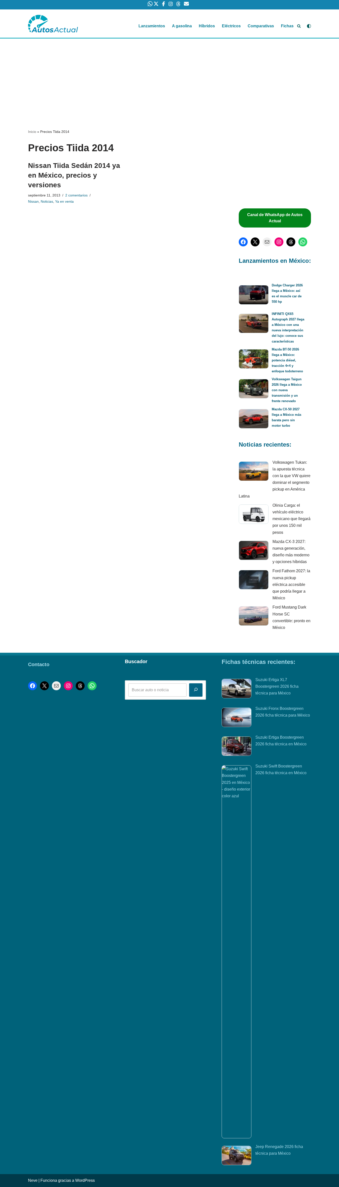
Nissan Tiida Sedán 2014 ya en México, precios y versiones (74, 175)
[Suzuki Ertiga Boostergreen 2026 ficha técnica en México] (236, 747)
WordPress (85, 1180)
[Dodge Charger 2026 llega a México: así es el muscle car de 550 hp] (254, 295)
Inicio (32, 132)
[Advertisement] (169, 75)
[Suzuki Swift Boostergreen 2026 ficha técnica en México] (236, 951)
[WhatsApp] (302, 241)
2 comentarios (76, 195)
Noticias (47, 201)
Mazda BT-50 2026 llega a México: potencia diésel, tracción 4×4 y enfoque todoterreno (287, 360)
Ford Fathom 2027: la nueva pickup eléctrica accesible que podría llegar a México (291, 584)
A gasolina (182, 26)
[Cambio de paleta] (309, 26)
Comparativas (261, 26)
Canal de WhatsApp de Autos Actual (275, 218)
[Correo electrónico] (267, 241)
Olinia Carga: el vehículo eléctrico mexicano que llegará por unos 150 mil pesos (291, 519)
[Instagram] (278, 241)
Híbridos (207, 26)
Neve (32, 1180)
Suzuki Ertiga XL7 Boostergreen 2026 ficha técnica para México (277, 686)
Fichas (287, 26)
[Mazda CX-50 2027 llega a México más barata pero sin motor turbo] (254, 419)
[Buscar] (299, 26)
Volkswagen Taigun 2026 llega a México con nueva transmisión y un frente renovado (287, 390)
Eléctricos (231, 26)
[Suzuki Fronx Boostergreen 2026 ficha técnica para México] (236, 718)
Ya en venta (64, 201)
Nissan (33, 201)
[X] (255, 241)
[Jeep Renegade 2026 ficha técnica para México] (236, 1156)
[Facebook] (243, 241)
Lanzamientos (151, 26)
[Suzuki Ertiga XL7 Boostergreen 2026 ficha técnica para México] (236, 689)
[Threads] (290, 241)
